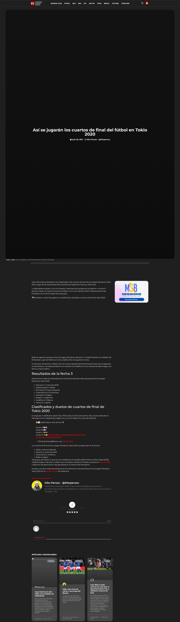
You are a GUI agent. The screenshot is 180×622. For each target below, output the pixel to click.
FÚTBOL (67, 3)
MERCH (106, 3)
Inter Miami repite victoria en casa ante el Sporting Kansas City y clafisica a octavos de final (99, 589)
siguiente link (52, 471)
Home (8, 260)
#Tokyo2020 (62, 435)
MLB (74, 3)
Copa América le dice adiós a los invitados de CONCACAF (44, 594)
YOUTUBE (115, 3)
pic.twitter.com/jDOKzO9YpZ (48, 437)
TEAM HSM (125, 3)
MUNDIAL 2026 (56, 3)
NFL (85, 3)
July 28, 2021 (67, 441)
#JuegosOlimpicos (77, 435)
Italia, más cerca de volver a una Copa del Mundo (71, 591)
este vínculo (105, 462)
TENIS (99, 3)
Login (109, 521)
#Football (52, 435)
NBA (79, 3)
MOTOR (92, 3)
